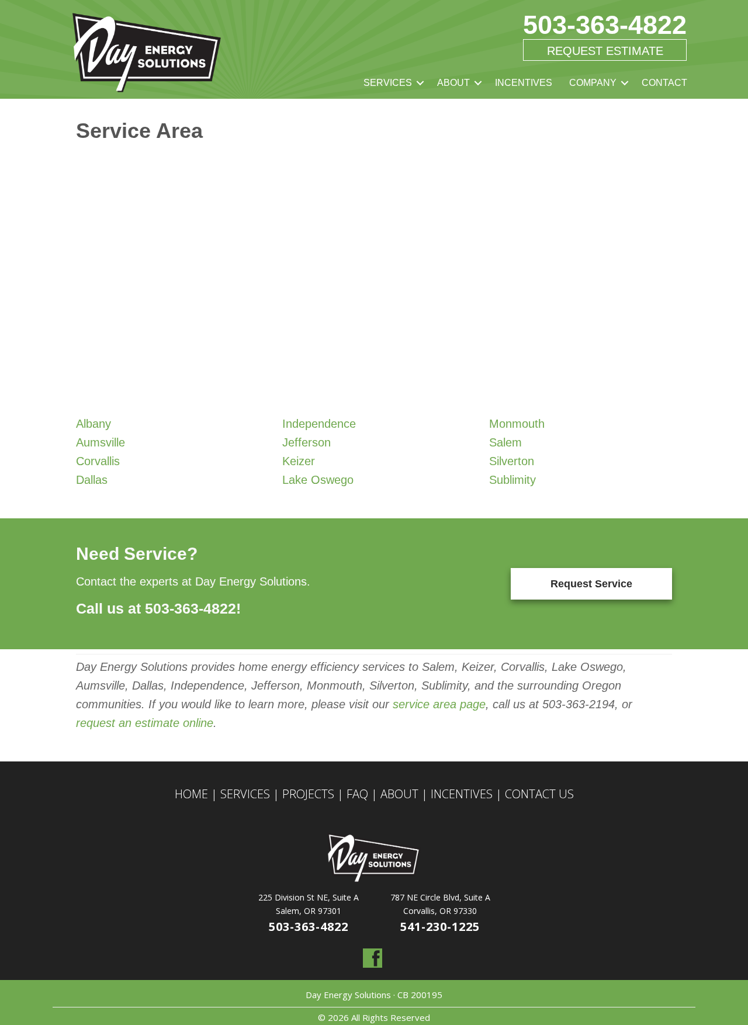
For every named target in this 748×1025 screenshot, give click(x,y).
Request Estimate (605, 50)
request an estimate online (144, 722)
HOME (191, 794)
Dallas (92, 479)
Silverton (511, 461)
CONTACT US (539, 794)
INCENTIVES (523, 83)
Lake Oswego (318, 479)
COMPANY (593, 83)
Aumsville (100, 442)
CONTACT (664, 83)
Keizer (298, 461)
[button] (420, 83)
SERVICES (387, 83)
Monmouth (517, 423)
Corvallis (98, 461)
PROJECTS (308, 794)
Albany (93, 423)
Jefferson (306, 442)
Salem (505, 442)
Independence (319, 423)
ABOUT (453, 83)
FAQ (357, 794)
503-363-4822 (605, 25)
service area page (437, 704)
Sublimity (512, 479)
